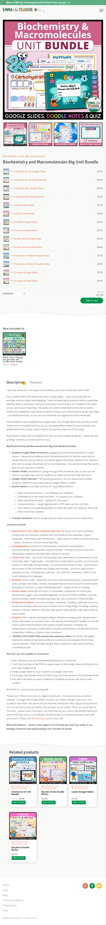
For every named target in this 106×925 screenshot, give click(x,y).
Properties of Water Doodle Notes (32, 263)
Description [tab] (15, 382)
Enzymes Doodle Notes (26, 280)
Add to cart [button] (18, 802)
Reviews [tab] (36, 382)
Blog (5, 895)
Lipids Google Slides (24, 205)
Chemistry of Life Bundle (21, 793)
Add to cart (92, 300)
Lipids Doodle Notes (24, 213)
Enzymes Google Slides (26, 272)
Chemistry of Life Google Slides (30, 171)
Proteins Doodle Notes (26, 230)
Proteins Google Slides (25, 221)
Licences (8, 293)
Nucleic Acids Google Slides (28, 238)
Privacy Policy (10, 905)
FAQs (5, 910)
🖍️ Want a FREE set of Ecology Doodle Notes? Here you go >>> (37, 2)
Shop (5, 890)
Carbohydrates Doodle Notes (29, 196)
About (6, 884)
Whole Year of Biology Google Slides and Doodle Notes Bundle (13, 359)
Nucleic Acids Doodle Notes (28, 247)
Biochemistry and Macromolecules (24, 156)
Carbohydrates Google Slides (29, 188)
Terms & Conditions (13, 900)
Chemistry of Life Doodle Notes (30, 179)
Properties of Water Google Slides (31, 255)
